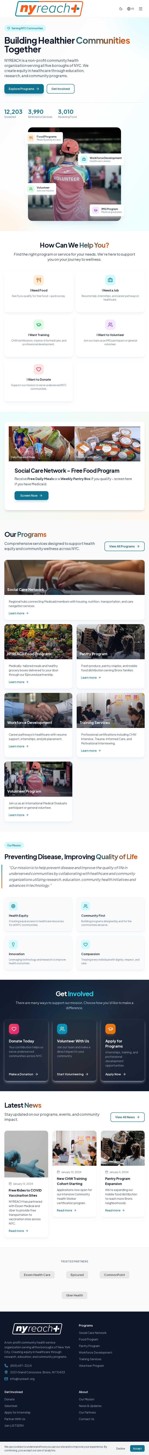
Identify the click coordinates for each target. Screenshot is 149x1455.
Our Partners (87, 1412)
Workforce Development (95, 1352)
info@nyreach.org (22, 1379)
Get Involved (60, 89)
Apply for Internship (17, 1412)
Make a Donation (21, 1074)
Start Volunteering (70, 1074)
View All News (125, 1117)
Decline (120, 1448)
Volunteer (10, 1406)
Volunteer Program (91, 1365)
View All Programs (122, 546)
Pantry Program (89, 1346)
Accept (137, 1448)
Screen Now (29, 495)
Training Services (90, 1359)
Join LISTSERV (14, 1425)
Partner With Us (14, 1419)
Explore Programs (21, 89)
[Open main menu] (141, 9)
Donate (9, 1399)
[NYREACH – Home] (49, 8)
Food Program (88, 1339)
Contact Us (86, 1419)
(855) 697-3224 (21, 1365)
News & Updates (90, 1406)
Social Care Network (40, 470)
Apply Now (113, 1074)
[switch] (120, 8)
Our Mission (86, 1399)
